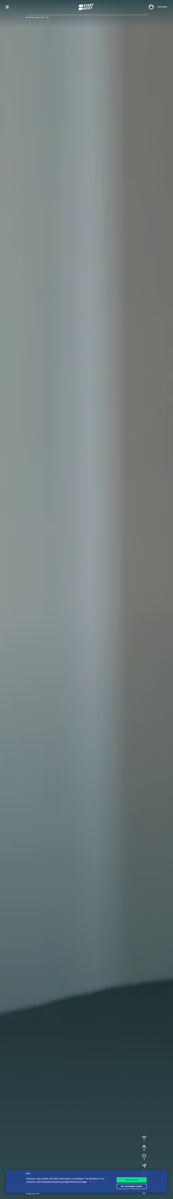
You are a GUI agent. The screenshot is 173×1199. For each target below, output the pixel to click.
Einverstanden (131, 1180)
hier (85, 1182)
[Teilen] (144, 1166)
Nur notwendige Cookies (131, 1186)
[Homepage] (86, 7)
